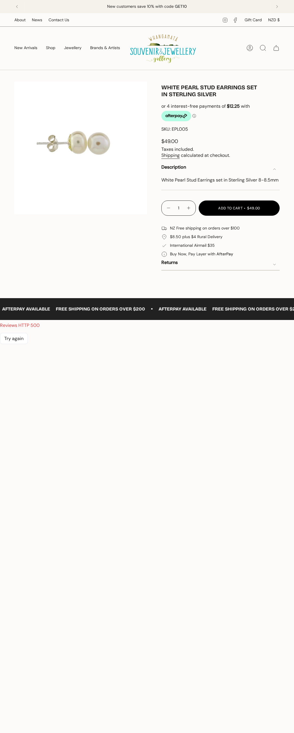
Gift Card (253, 19)
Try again (14, 338)
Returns (169, 262)
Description (173, 167)
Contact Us (59, 19)
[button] (51, 48)
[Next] (277, 6)
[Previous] (17, 6)
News (37, 19)
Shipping (170, 155)
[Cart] (276, 48)
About (20, 19)
